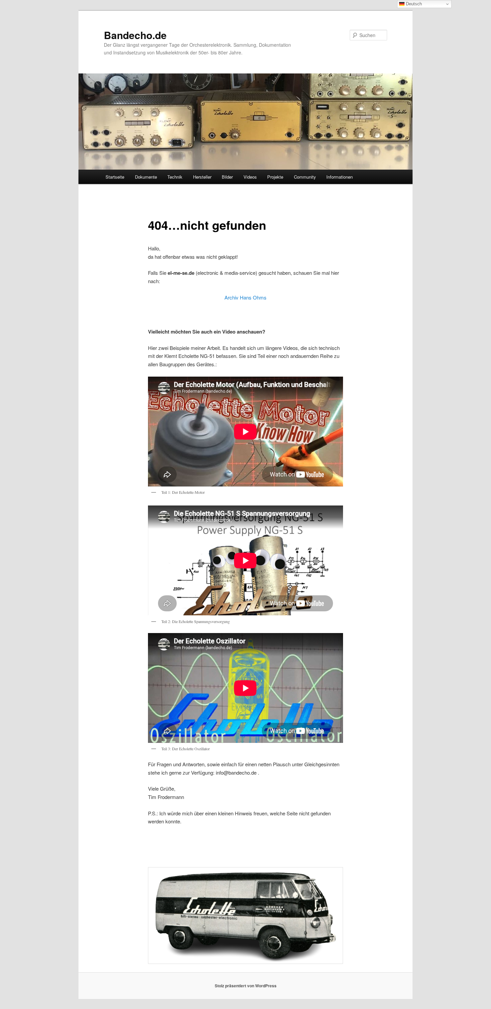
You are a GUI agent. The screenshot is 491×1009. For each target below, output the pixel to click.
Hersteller (202, 177)
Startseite (115, 177)
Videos (250, 177)
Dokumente (146, 177)
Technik (174, 177)
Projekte (275, 177)
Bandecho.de (135, 35)
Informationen (339, 177)
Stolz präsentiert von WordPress (246, 986)
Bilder (227, 177)
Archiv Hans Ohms (245, 297)
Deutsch (413, 3)
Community (305, 177)
